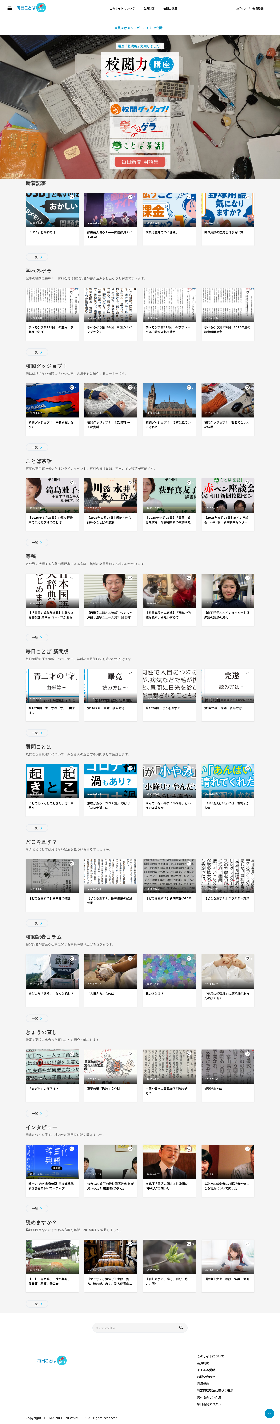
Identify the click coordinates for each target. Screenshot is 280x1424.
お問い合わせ (206, 1377)
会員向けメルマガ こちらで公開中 (140, 28)
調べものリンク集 (209, 1397)
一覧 (35, 257)
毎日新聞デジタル (209, 1404)
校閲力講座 (170, 8)
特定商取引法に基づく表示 (215, 1390)
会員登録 (258, 8)
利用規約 (203, 1383)
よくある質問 (206, 1370)
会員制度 (149, 8)
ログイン (240, 8)
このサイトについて (122, 8)
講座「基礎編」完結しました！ (140, 46)
